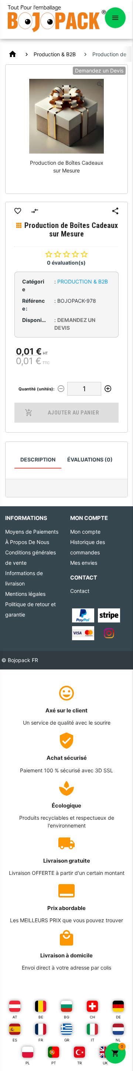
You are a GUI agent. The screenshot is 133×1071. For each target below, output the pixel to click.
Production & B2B (55, 54)
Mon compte (85, 531)
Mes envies (83, 563)
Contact (79, 591)
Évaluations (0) (90, 459)
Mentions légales (25, 594)
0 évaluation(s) (66, 262)
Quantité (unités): (36, 389)
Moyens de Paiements (31, 531)
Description (37, 459)
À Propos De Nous (27, 542)
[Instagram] (109, 632)
